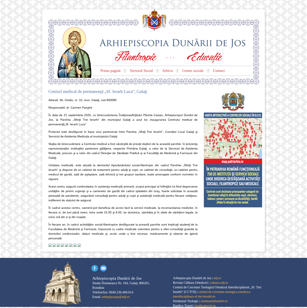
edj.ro (217, 278)
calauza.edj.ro (219, 282)
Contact (103, 268)
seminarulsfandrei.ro (214, 301)
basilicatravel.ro (205, 305)
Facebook (94, 268)
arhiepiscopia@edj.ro (116, 297)
